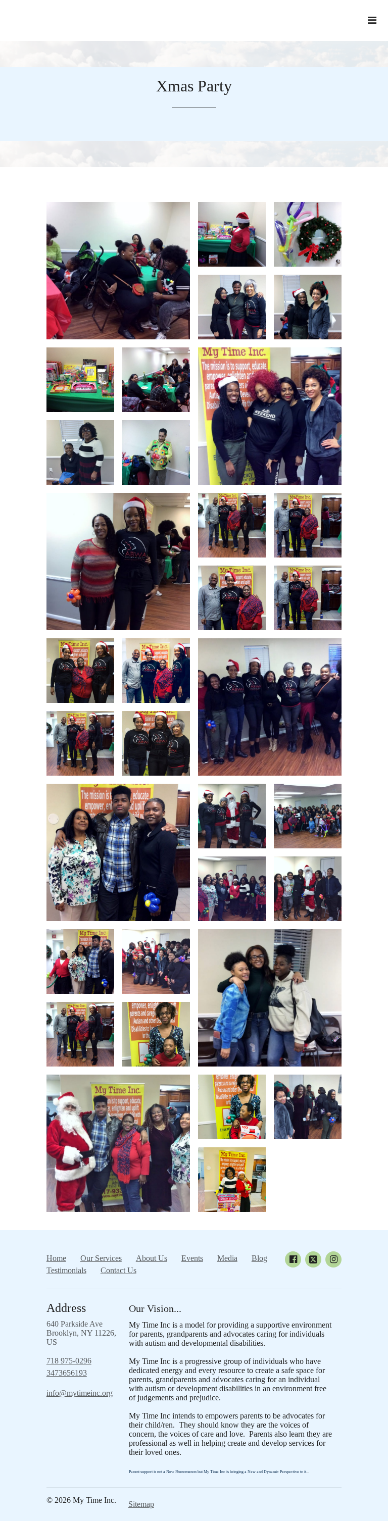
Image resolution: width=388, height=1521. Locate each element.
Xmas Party (194, 86)
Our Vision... (155, 1308)
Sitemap (141, 1504)
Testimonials (66, 1270)
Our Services (101, 1258)
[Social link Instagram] (333, 1259)
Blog (259, 1258)
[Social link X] (313, 1259)
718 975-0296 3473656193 (68, 1366)
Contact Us (118, 1270)
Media (227, 1258)
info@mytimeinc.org (79, 1393)
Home (56, 1258)
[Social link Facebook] (293, 1259)
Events (192, 1258)
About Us (151, 1258)
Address (66, 1307)
